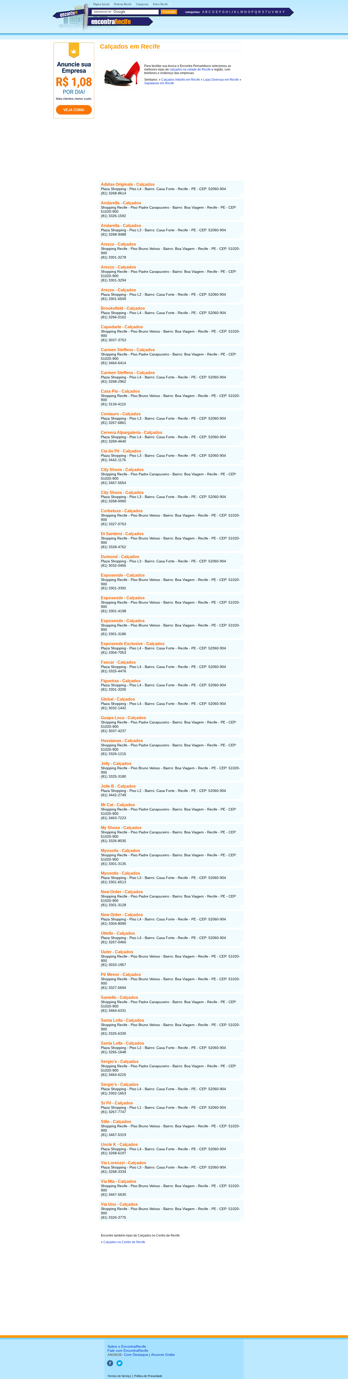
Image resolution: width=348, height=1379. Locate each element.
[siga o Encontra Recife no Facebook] (110, 1365)
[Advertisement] (171, 133)
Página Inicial (101, 4)
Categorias (142, 4)
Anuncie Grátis (163, 1355)
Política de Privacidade (148, 1375)
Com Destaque (136, 1355)
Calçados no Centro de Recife (124, 1242)
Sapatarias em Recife (159, 83)
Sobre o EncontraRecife (127, 1346)
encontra (111, 22)
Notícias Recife (122, 4)
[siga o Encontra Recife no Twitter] (119, 1365)
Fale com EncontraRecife (128, 1350)
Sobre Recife (160, 4)
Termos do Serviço (119, 1375)
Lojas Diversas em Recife (221, 79)
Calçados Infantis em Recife (180, 79)
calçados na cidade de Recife (190, 69)
